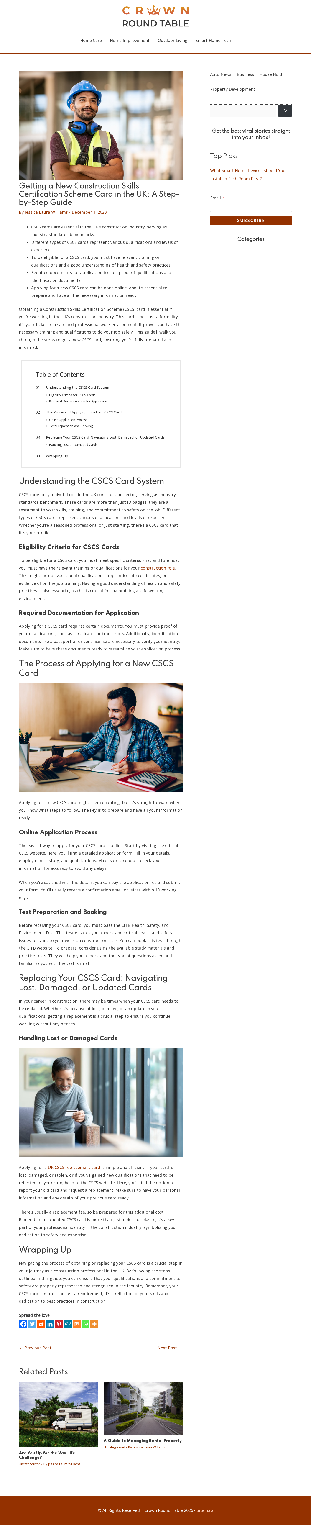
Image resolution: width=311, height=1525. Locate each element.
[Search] (285, 111)
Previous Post (35, 1347)
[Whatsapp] (85, 1324)
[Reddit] (41, 1324)
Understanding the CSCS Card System (77, 387)
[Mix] (77, 1324)
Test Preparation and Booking (71, 426)
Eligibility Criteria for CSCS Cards (72, 395)
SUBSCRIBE (251, 220)
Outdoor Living (172, 40)
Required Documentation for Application (78, 401)
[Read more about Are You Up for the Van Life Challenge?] (58, 1414)
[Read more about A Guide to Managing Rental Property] (143, 1408)
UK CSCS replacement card (74, 1167)
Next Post (170, 1347)
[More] (94, 1324)
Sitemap (205, 1510)
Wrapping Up (57, 456)
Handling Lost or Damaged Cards (73, 444)
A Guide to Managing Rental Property (143, 1441)
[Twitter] (32, 1324)
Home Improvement (130, 40)
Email (217, 197)
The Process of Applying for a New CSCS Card (84, 412)
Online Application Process (68, 420)
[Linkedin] (50, 1324)
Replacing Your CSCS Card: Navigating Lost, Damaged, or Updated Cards (105, 437)
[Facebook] (23, 1324)
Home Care (91, 40)
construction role (158, 568)
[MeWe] (68, 1324)
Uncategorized (29, 1464)
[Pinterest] (59, 1324)
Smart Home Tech (213, 40)
